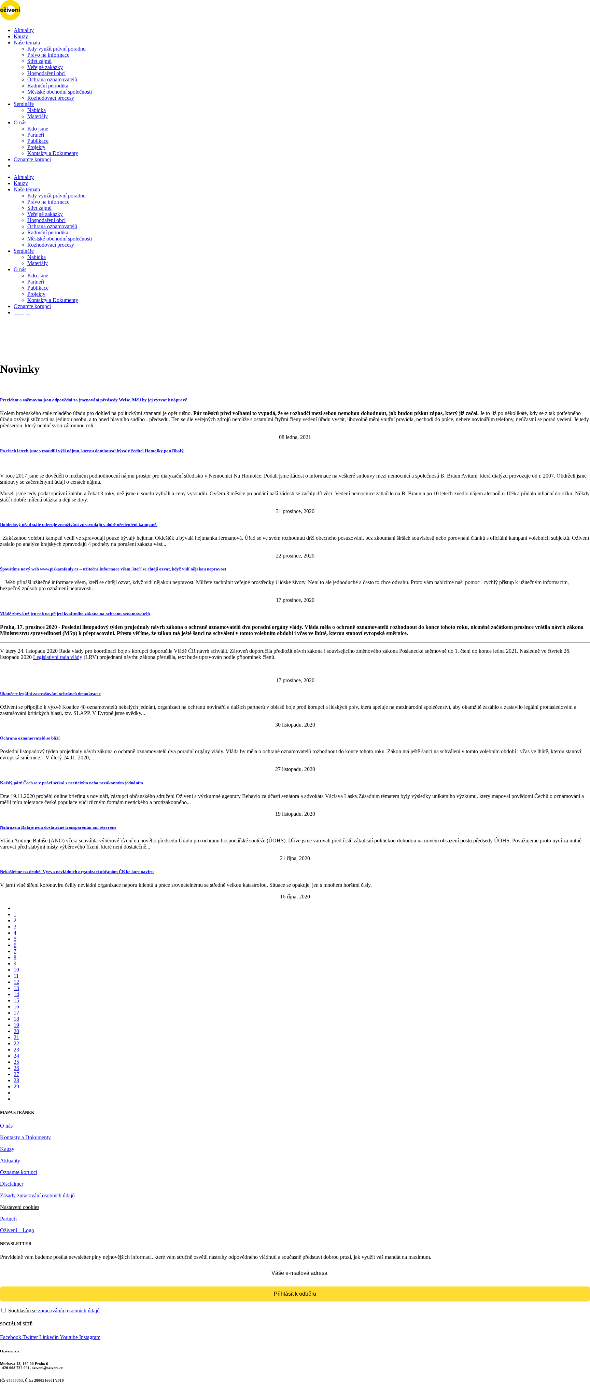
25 (16, 1062)
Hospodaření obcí (46, 73)
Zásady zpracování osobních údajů (37, 1195)
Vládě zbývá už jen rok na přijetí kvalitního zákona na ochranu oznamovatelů (75, 613)
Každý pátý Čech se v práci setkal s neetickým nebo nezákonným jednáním (71, 782)
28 (16, 1080)
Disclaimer (11, 1184)
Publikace (37, 141)
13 (16, 988)
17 (16, 1013)
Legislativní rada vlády (57, 657)
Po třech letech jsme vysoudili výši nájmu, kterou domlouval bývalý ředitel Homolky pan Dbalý (92, 450)
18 (16, 1019)
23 (16, 1049)
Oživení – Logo (17, 1230)
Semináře (24, 104)
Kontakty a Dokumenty (52, 153)
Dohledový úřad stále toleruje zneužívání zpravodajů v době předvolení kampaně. (78, 524)
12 (16, 982)
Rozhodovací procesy (50, 98)
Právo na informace (48, 55)
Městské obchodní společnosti (59, 92)
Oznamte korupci (32, 159)
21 (16, 1037)
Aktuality (24, 30)
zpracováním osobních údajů (69, 1310)
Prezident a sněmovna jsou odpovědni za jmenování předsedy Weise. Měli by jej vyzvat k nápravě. (94, 399)
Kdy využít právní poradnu (56, 49)
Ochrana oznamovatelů (52, 79)
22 (16, 1043)
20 (16, 1031)
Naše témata (27, 42)
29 (16, 1086)
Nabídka (36, 110)
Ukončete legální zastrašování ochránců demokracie (50, 693)
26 (16, 1068)
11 (16, 976)
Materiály (37, 116)
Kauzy (21, 36)
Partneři (35, 135)
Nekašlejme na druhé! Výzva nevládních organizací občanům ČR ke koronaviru (77, 871)
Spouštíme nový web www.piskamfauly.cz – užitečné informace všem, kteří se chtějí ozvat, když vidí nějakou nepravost (113, 568)
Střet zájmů (39, 61)
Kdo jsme (37, 129)
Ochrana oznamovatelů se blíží (30, 738)
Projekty (36, 147)
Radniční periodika (47, 85)
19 (16, 1025)
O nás (20, 122)
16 (16, 1006)
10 (16, 970)
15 (16, 1000)
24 (16, 1056)
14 (16, 994)
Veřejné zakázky (45, 67)
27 (16, 1074)
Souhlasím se (53, 1310)
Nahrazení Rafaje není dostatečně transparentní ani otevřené (58, 827)
